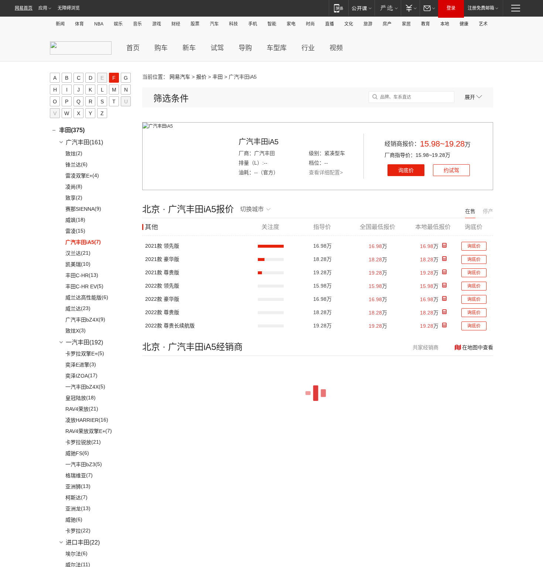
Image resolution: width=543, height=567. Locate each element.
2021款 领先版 (162, 246)
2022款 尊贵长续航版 (170, 326)
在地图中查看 (477, 347)
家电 (291, 24)
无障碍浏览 (69, 8)
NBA (98, 24)
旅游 (367, 24)
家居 (406, 24)
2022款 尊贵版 (162, 312)
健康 (464, 24)
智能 (271, 24)
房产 (387, 24)
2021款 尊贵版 (162, 272)
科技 (233, 24)
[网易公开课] (361, 8)
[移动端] (338, 8)
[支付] (410, 8)
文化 (348, 24)
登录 (451, 8)
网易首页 (24, 8)
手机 (252, 24)
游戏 (156, 24)
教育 (425, 24)
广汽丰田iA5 (259, 142)
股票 (195, 24)
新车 (189, 48)
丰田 (217, 77)
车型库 (277, 48)
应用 (42, 8)
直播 (329, 24)
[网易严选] (388, 8)
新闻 (60, 24)
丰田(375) (72, 130)
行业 (308, 48)
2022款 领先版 (162, 286)
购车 (161, 48)
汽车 (214, 24)
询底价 (406, 170)
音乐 (137, 24)
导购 (245, 48)
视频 (336, 48)
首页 (133, 48)
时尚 (310, 24)
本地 (444, 24)
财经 (175, 24)
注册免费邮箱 (481, 8)
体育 (79, 24)
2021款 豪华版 (162, 259)
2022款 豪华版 (162, 299)
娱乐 (118, 24)
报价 (201, 77)
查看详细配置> (326, 172)
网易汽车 (180, 77)
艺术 (483, 24)
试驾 (217, 48)
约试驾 (451, 170)
